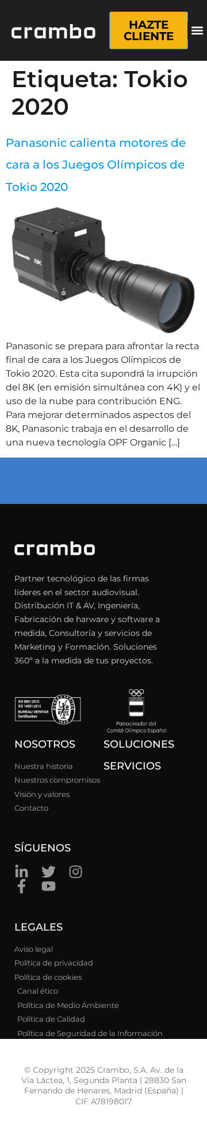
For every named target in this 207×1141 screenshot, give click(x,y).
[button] (196, 30)
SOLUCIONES (138, 744)
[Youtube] (48, 886)
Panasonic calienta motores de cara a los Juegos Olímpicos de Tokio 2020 (96, 165)
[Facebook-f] (21, 886)
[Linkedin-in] (21, 872)
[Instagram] (75, 872)
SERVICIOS (132, 766)
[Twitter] (48, 872)
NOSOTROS (44, 744)
